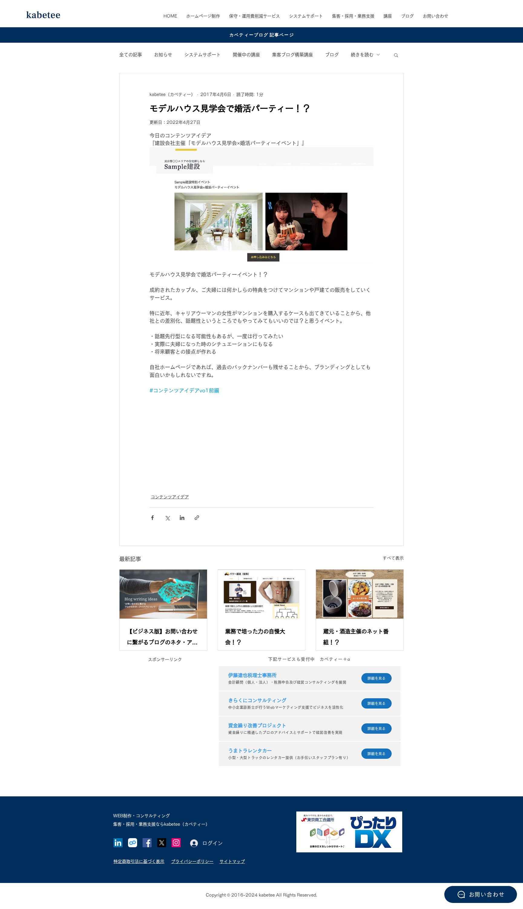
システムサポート (202, 54)
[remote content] (261, 440)
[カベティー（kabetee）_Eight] (132, 842)
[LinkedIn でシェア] (182, 518)
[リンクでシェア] (197, 518)
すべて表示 (393, 558)
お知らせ (163, 54)
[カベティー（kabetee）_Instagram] (176, 842)
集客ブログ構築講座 (292, 54)
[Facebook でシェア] (152, 518)
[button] (353, 16)
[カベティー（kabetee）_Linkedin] (118, 842)
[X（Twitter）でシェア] (167, 518)
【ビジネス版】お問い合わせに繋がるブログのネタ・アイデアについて (162, 638)
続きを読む (362, 54)
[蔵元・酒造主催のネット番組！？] (359, 594)
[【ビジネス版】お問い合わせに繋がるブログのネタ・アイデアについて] (163, 594)
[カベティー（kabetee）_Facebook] (147, 842)
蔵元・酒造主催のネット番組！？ (356, 637)
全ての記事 (130, 54)
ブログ (332, 54)
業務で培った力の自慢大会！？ (255, 637)
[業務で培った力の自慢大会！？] (261, 594)
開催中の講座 (246, 54)
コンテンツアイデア (170, 497)
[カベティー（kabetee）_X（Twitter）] (161, 842)
